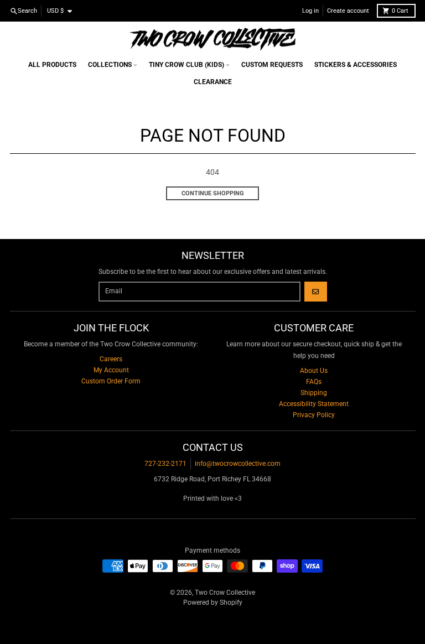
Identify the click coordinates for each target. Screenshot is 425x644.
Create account (348, 10)
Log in (310, 10)
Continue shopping (213, 193)
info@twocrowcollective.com (238, 464)
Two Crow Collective (225, 592)
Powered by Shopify (212, 602)
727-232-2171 (165, 464)
